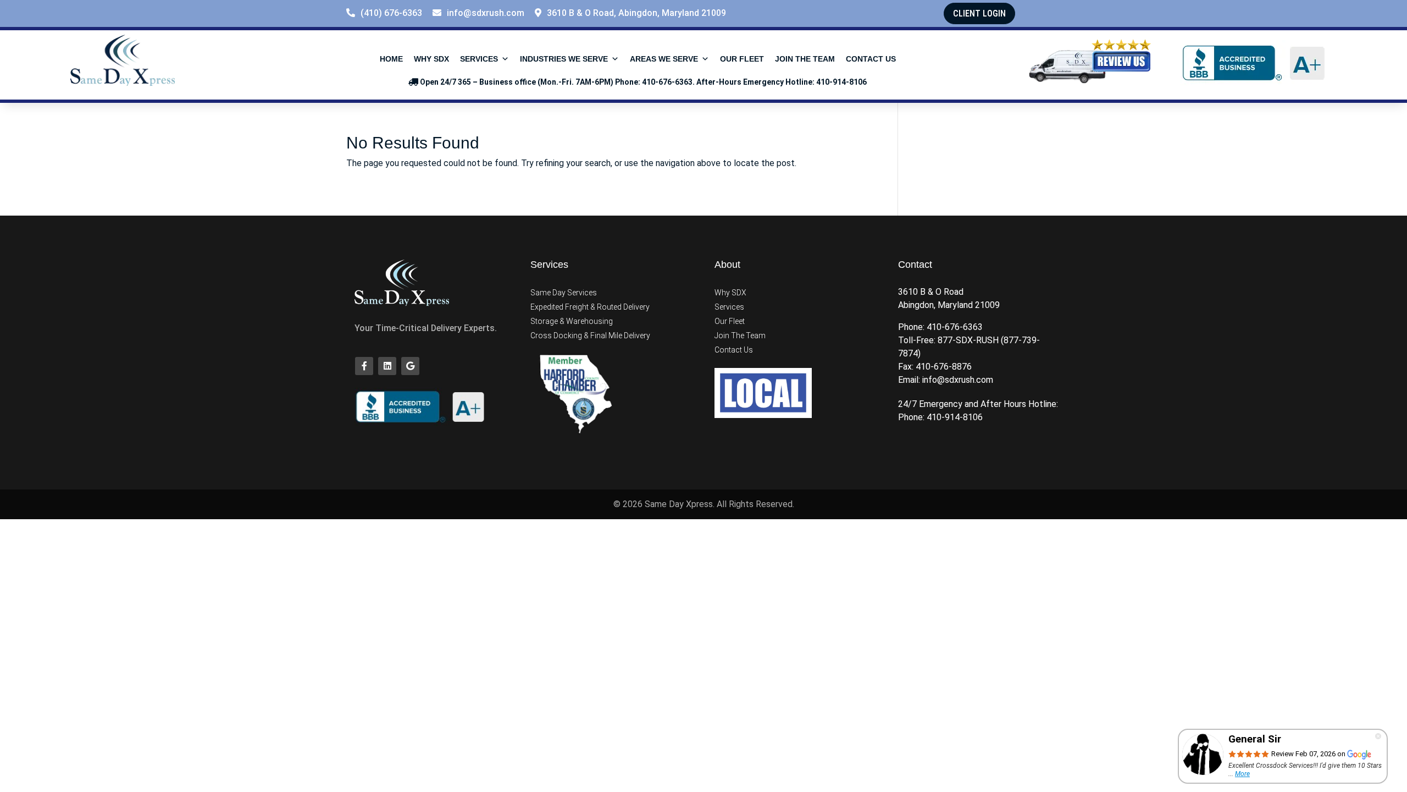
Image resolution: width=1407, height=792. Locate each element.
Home (391, 58)
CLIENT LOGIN (979, 13)
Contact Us (871, 58)
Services (479, 58)
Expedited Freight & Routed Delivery (590, 306)
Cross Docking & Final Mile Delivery (590, 335)
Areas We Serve (664, 58)
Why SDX (431, 58)
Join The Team (805, 58)
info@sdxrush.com (485, 13)
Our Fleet (742, 58)
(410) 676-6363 (391, 13)
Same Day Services (563, 292)
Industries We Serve (564, 58)
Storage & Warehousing (571, 321)
